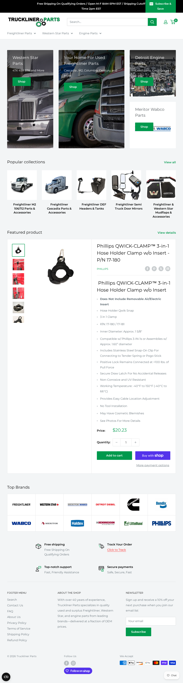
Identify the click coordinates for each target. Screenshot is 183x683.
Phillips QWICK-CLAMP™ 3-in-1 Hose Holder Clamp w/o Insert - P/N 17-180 (133, 253)
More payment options (152, 465)
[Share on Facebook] (147, 268)
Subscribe (138, 632)
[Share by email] (167, 268)
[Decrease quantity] (116, 442)
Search (12, 599)
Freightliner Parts (19, 33)
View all (170, 162)
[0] (173, 22)
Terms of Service (18, 628)
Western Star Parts (55, 33)
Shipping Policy (18, 634)
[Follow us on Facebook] (66, 663)
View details (167, 232)
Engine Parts (88, 33)
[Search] (152, 22)
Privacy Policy (16, 623)
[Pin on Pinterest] (154, 268)
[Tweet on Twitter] (161, 268)
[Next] (176, 191)
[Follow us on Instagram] (73, 663)
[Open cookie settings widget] (6, 677)
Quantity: (103, 442)
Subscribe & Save (163, 6)
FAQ (10, 611)
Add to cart (114, 455)
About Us (14, 617)
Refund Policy (17, 640)
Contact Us (15, 605)
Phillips (102, 268)
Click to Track (116, 550)
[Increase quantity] (135, 442)
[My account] (165, 22)
